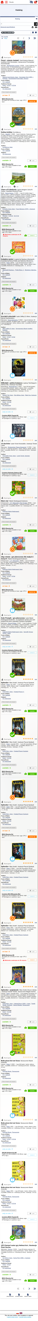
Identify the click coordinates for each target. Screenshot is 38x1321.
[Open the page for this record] (19, 48)
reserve (32, 166)
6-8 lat (9, 85)
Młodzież (5, 216)
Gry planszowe (7, 88)
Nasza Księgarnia (13, 320)
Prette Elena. (19, 270)
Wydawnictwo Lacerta (13, 65)
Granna (10, 1249)
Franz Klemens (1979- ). (25, 209)
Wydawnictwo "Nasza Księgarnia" (17, 447)
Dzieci (4, 85)
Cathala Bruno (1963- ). (22, 1003)
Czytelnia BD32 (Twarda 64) (10, 415)
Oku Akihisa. (19, 395)
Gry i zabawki (6, 82)
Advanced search (5, 27)
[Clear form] (32, 27)
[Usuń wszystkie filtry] (33, 33)
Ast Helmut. (7, 1258)
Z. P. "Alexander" (14, 560)
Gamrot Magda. (21, 1005)
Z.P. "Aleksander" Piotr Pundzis (18, 503)
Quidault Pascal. (19, 691)
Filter (5, 38)
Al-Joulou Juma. (9, 209)
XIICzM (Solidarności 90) (9, 1152)
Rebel (8, 262)
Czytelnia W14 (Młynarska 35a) (11, 894)
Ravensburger (13, 386)
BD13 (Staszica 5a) (7, 99)
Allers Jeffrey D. (9, 328)
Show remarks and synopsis (9, 92)
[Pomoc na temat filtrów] (36, 33)
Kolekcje (12, 27)
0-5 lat (9, 337)
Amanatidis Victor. (9, 455)
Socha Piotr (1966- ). (21, 1258)
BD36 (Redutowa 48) (8, 229)
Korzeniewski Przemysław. (18, 78)
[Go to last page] (34, 38)
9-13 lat (14, 85)
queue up (32, 101)
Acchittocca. (8, 147)
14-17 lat (16, 216)
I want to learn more (12, 1317)
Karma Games (9, 193)
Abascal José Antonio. (10, 77)
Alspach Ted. (8, 395)
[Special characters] (36, 27)
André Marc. (8, 691)
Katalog (17, 19)
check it (32, 235)
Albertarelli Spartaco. (9, 270)
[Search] (35, 24)
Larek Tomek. (23, 455)
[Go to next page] (29, 38)
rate (36, 57)
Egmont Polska (12, 623)
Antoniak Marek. (11, 1071)
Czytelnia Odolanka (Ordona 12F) (12, 472)
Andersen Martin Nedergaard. (11, 511)
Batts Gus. (30, 395)
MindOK (7, 134)
